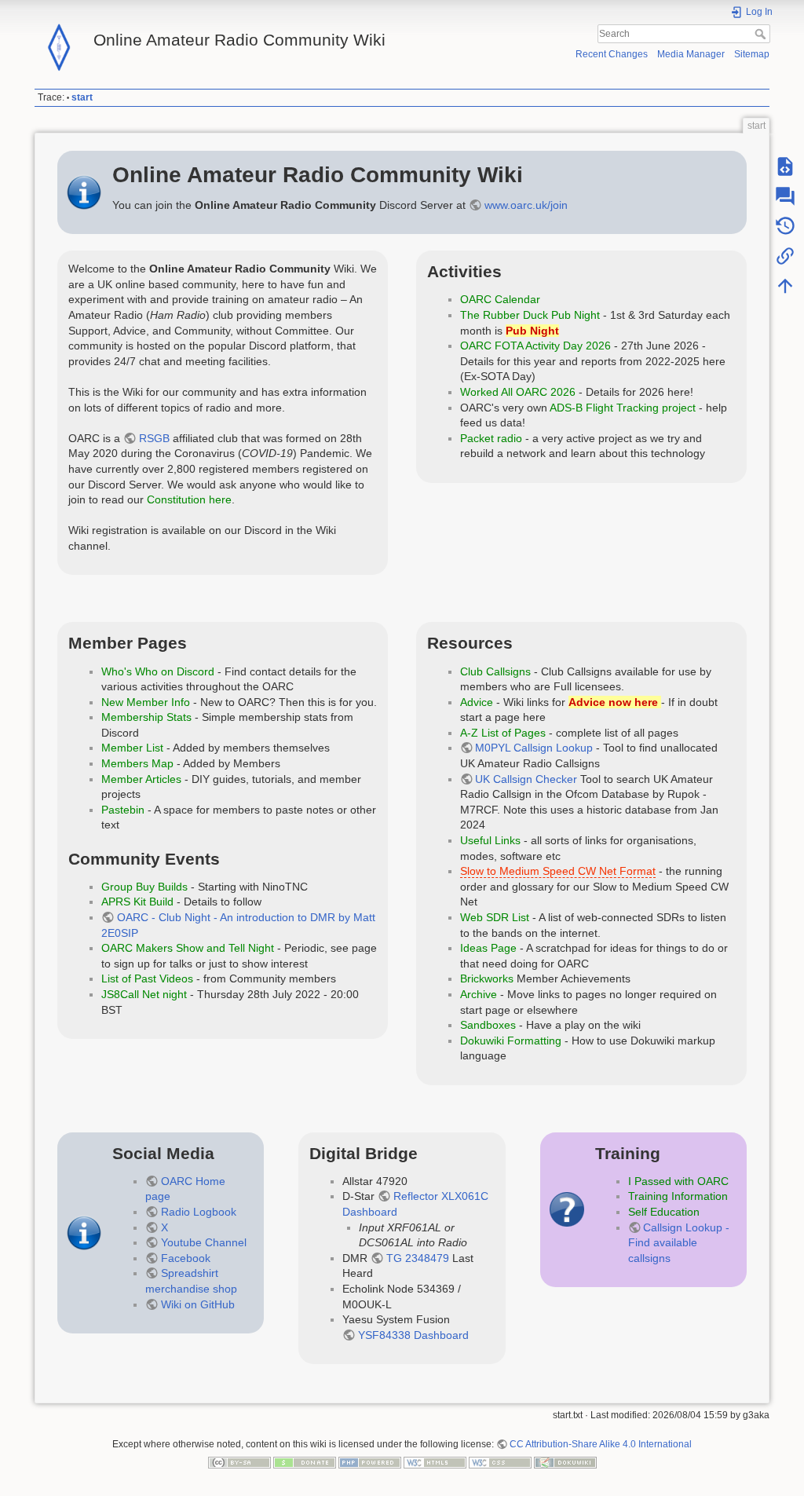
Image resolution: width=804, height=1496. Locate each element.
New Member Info (145, 702)
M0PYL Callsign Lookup (534, 747)
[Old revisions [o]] (785, 226)
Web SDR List (494, 917)
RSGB (154, 438)
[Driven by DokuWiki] (565, 1462)
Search (762, 33)
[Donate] (304, 1462)
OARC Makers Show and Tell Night (187, 948)
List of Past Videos (147, 978)
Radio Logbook (198, 1211)
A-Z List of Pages (503, 732)
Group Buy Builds (144, 886)
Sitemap (751, 54)
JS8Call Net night (144, 994)
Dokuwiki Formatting (510, 1040)
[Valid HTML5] (435, 1462)
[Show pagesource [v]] (785, 166)
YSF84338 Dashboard (413, 1335)
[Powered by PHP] (369, 1462)
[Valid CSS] (500, 1462)
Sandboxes (488, 1025)
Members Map (137, 763)
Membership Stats (146, 717)
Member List (132, 747)
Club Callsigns (495, 671)
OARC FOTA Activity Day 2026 (535, 345)
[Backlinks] (785, 256)
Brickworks (486, 978)
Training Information (678, 1196)
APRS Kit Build (137, 901)
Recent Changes (612, 54)
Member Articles (141, 779)
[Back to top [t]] (785, 286)
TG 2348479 (417, 1258)
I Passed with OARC (678, 1181)
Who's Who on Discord (157, 671)
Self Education (664, 1211)
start (82, 97)
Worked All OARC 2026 (518, 392)
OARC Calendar (500, 299)
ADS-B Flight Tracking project (623, 407)
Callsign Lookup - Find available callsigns (679, 1242)
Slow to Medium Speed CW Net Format (558, 871)
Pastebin (122, 809)
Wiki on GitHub (198, 1304)
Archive (478, 994)
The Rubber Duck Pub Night (530, 315)
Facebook (185, 1258)
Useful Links (490, 840)
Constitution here (189, 499)
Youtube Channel (204, 1242)
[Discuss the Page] (785, 196)
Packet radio (491, 438)
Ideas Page (488, 948)
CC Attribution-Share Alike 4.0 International (601, 1444)
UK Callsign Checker (526, 779)
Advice (476, 702)
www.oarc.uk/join (526, 205)
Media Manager (691, 54)
